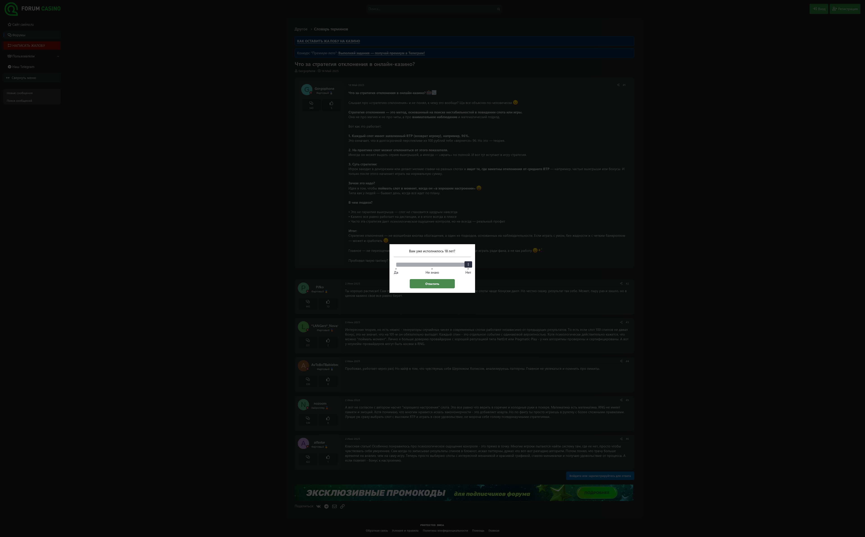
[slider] (468, 264)
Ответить (432, 284)
